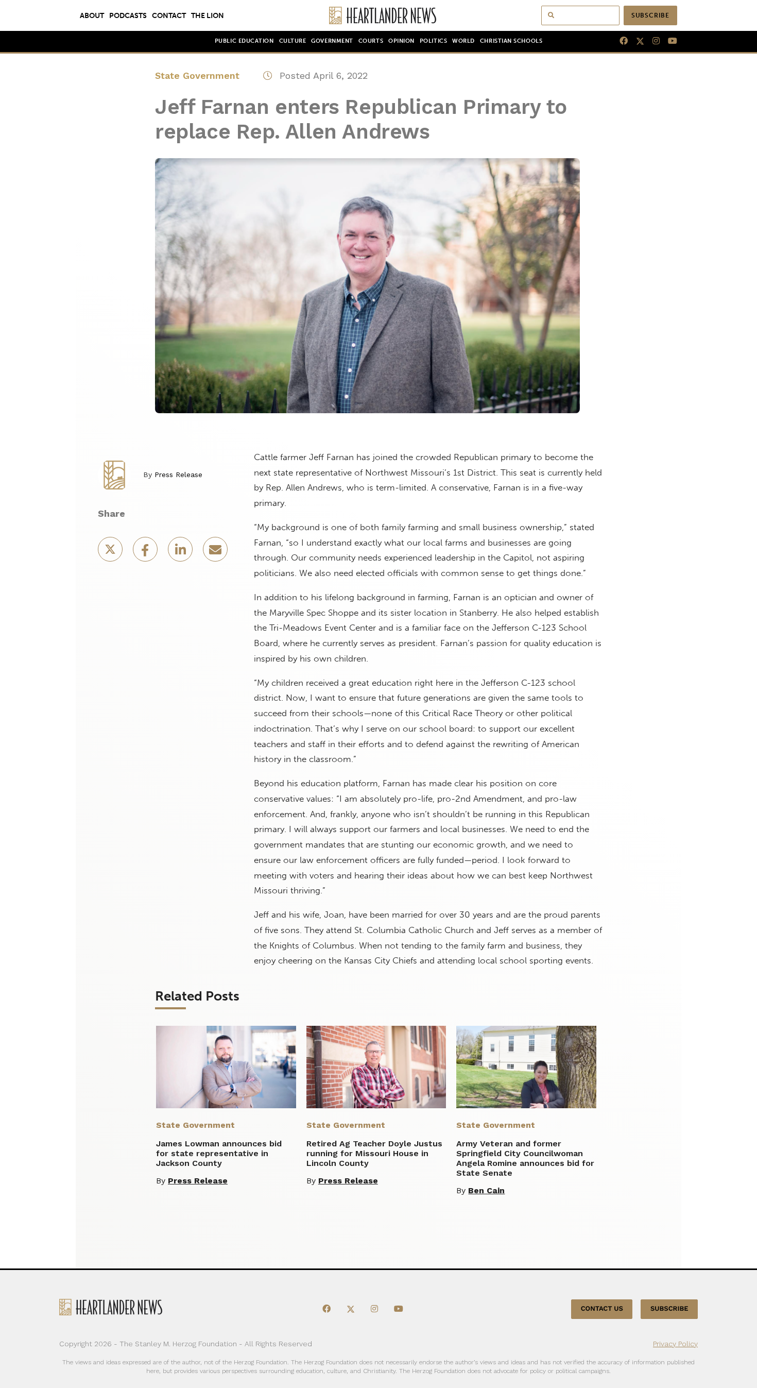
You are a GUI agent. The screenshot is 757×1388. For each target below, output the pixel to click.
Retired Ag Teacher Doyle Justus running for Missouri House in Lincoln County (374, 1153)
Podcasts (128, 15)
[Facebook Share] (146, 552)
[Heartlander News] (379, 15)
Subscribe (650, 15)
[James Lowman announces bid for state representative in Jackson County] (226, 1067)
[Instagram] (652, 41)
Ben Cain (486, 1190)
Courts (370, 41)
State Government (197, 75)
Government (332, 41)
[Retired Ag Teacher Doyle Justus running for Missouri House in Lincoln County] (376, 1067)
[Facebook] (619, 41)
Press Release (178, 474)
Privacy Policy (675, 1344)
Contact (169, 15)
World (463, 41)
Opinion (401, 41)
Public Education (244, 41)
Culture (292, 41)
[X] (636, 41)
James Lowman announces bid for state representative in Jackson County (219, 1153)
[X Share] (111, 552)
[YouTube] (668, 41)
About (92, 15)
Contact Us (602, 1309)
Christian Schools (511, 41)
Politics (433, 41)
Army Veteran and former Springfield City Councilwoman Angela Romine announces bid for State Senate (525, 1158)
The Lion (207, 15)
